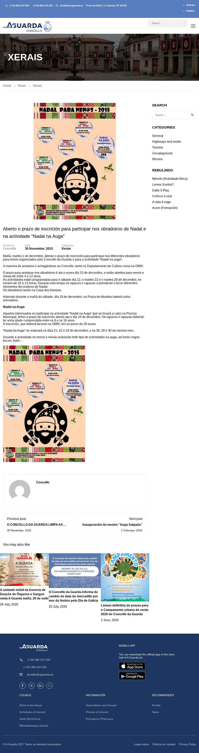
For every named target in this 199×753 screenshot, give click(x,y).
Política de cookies (164, 744)
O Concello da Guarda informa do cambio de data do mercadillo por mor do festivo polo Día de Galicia (73, 596)
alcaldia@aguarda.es (71, 5)
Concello (9, 248)
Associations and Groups (101, 705)
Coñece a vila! (162, 196)
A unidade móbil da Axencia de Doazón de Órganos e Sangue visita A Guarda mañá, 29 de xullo (24, 594)
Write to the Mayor (30, 705)
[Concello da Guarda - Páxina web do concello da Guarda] (27, 26)
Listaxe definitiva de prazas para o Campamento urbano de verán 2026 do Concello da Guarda (124, 610)
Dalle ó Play (160, 190)
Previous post (16, 518)
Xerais (37, 85)
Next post (135, 518)
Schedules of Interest (32, 712)
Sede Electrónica (29, 718)
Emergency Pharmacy (99, 718)
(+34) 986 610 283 (43, 5)
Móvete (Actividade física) (170, 178)
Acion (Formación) (165, 207)
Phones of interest (97, 712)
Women (157, 159)
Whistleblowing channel (33, 725)
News (22, 85)
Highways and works (166, 141)
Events (156, 705)
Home (7, 85)
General (157, 135)
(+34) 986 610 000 (19, 5)
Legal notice (141, 744)
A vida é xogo (161, 202)
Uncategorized (162, 153)
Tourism (157, 147)
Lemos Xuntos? (163, 184)
